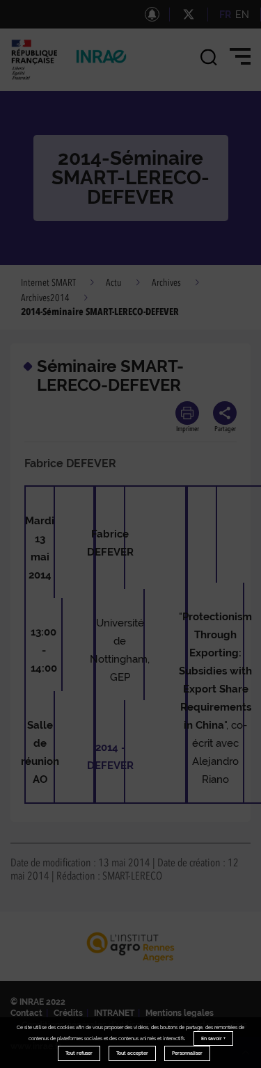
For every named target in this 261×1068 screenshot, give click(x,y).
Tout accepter (132, 1053)
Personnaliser (187, 1053)
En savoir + (213, 1038)
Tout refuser (79, 1053)
